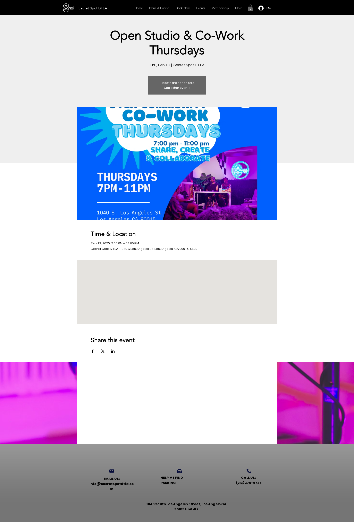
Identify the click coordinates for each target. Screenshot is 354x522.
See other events (177, 87)
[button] (250, 8)
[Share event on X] (103, 351)
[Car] (179, 471)
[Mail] (111, 471)
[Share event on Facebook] (93, 351)
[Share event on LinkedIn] (113, 351)
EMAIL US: (111, 478)
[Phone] (249, 471)
